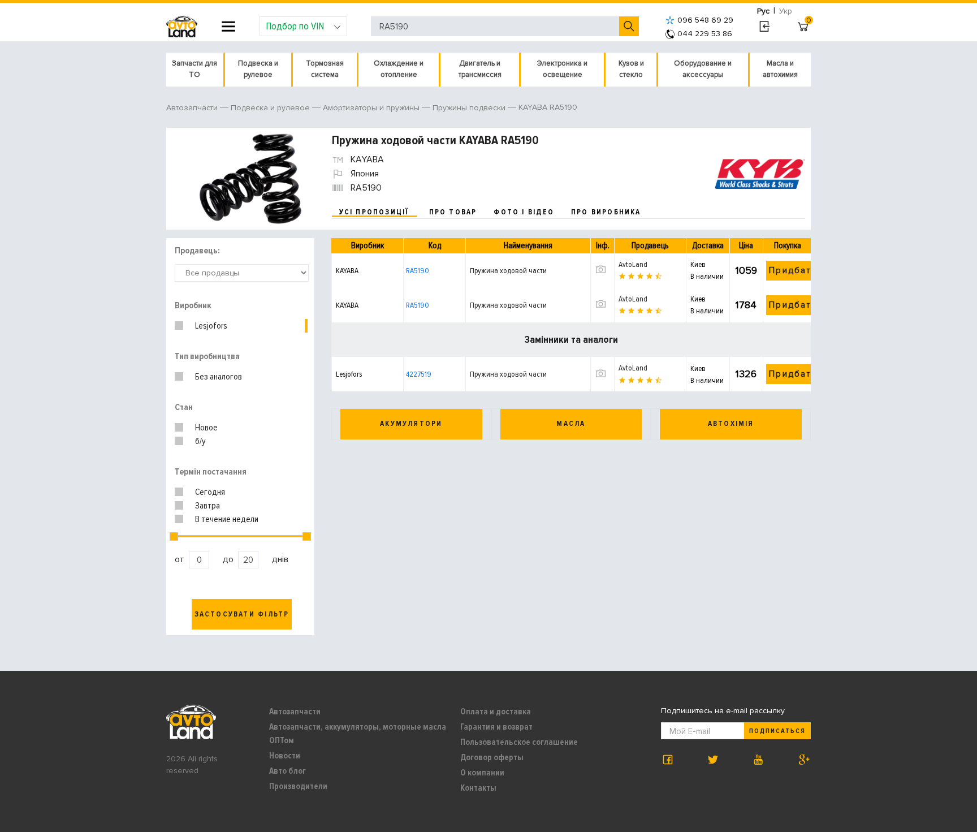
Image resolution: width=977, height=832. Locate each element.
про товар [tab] (453, 212)
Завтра (207, 505)
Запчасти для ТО (194, 69)
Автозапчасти (295, 711)
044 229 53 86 (704, 33)
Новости (284, 756)
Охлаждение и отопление (398, 69)
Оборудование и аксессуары (703, 69)
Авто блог (287, 771)
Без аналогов (218, 376)
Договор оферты (492, 757)
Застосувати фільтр (241, 614)
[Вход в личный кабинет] (764, 26)
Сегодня (210, 492)
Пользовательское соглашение (519, 742)
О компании (482, 773)
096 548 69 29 (705, 20)
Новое (206, 427)
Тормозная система (325, 69)
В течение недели (226, 519)
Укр (785, 11)
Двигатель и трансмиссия (480, 69)
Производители (298, 786)
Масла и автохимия (780, 69)
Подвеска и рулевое (258, 69)
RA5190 (417, 270)
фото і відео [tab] (524, 212)
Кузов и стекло (631, 69)
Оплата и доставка (495, 711)
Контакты (478, 788)
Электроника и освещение (562, 69)
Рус (763, 11)
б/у (200, 441)
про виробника (606, 212)
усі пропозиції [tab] (374, 212)
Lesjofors (211, 325)
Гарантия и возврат (496, 727)
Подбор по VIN (295, 26)
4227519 (418, 374)
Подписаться (777, 731)
